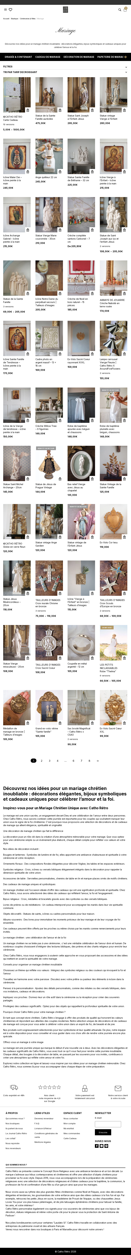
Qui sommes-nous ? (15, 1118)
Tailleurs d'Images (47, 600)
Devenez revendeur (44, 1118)
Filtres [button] (7, 66)
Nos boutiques (12, 1123)
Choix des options (124, 230)
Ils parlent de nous (14, 1128)
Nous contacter (71, 1118)
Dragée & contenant (18, 57)
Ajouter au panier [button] (60, 110)
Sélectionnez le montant (28, 110)
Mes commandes (72, 1133)
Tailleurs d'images (112, 600)
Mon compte (70, 1123)
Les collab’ (11, 1138)
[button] (6, 9)
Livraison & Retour (43, 1128)
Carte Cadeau (70, 1138)
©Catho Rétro (12, 116)
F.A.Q (37, 1123)
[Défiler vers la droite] (125, 57)
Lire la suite (92, 230)
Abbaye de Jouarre (112, 300)
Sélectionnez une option (92, 658)
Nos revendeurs (13, 1148)
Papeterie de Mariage (111, 57)
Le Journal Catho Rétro (16, 1133)
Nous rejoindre (12, 1143)
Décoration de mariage (79, 57)
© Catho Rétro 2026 (65, 1251)
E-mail (98, 1118)
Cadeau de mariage (47, 57)
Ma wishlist (69, 1128)
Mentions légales (43, 1142)
